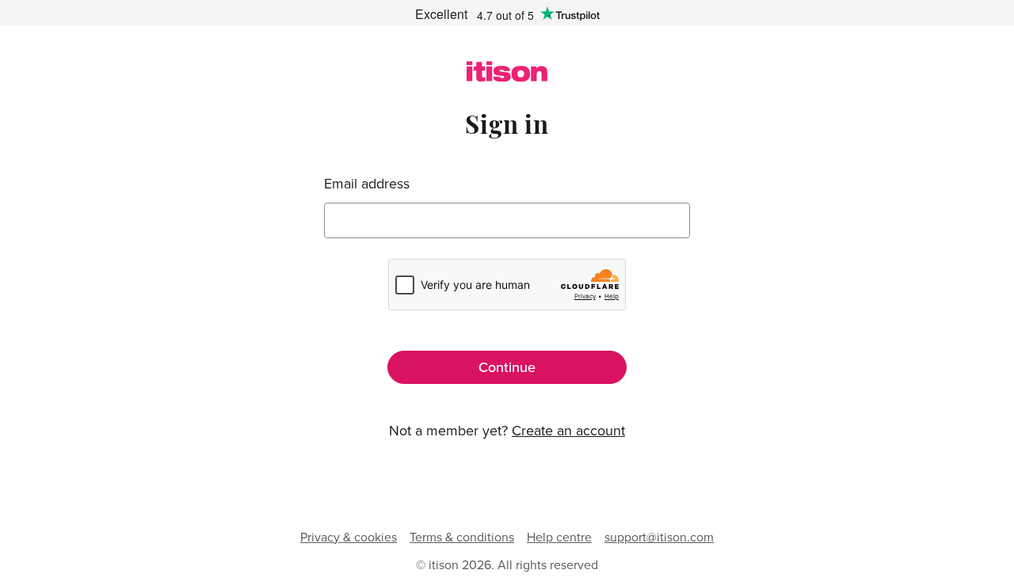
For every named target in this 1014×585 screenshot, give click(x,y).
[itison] (507, 76)
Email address (367, 183)
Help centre (559, 536)
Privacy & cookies (348, 536)
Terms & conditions (462, 536)
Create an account (568, 430)
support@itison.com (659, 536)
